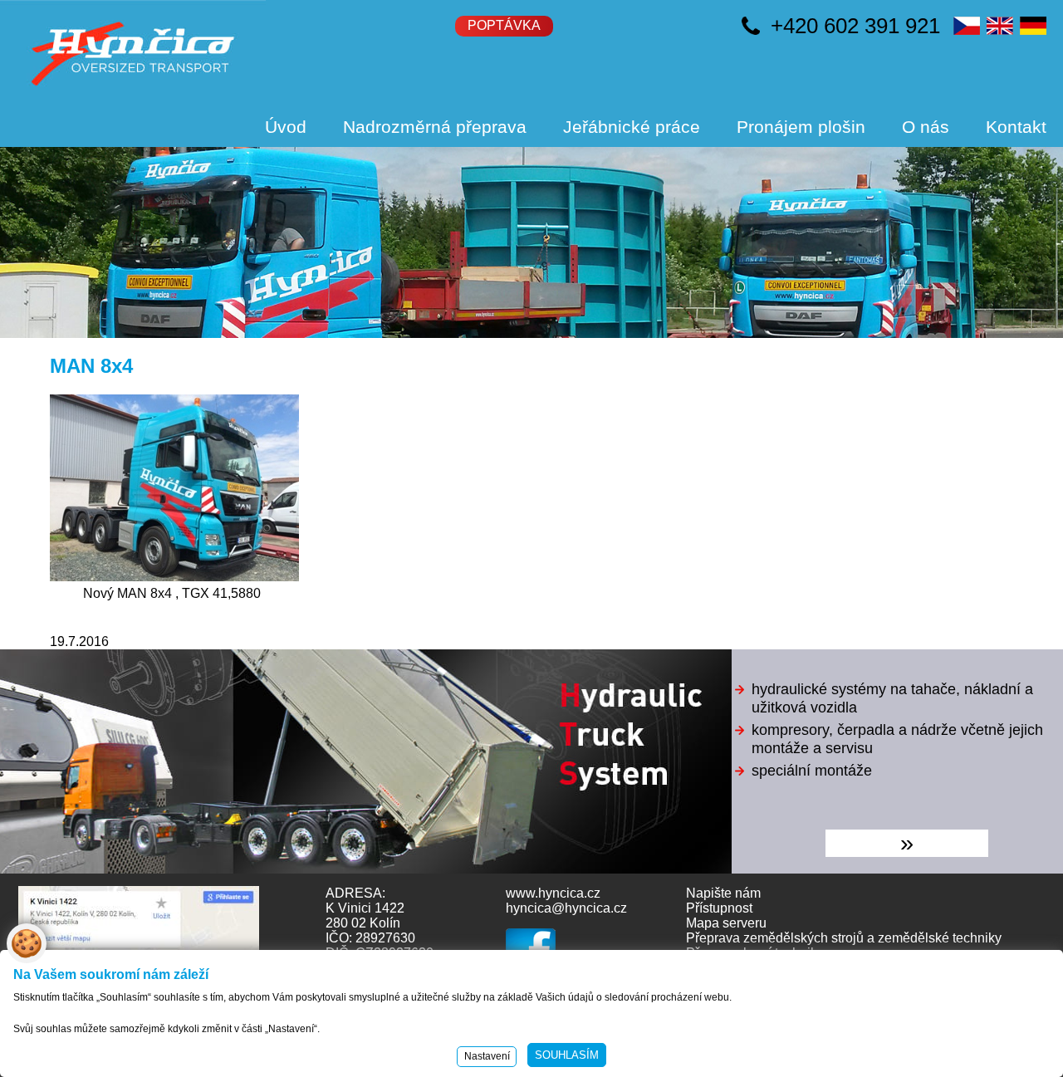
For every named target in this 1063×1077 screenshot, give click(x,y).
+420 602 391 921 (855, 25)
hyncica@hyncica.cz (566, 908)
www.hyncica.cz (553, 893)
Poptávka (504, 25)
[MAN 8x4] (174, 577)
